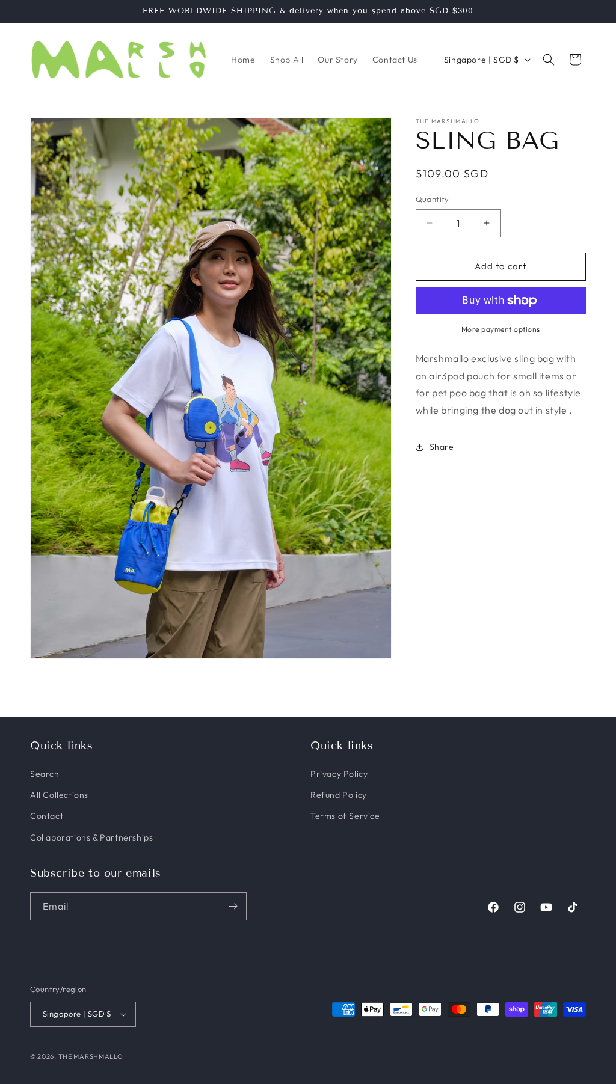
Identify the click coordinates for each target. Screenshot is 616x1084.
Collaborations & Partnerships (91, 837)
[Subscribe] (233, 906)
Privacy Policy (339, 773)
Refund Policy (338, 794)
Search (45, 773)
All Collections (59, 794)
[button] (548, 59)
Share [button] (442, 446)
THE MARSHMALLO (90, 1056)
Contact (46, 815)
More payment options (500, 329)
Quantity (432, 199)
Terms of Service (345, 815)
